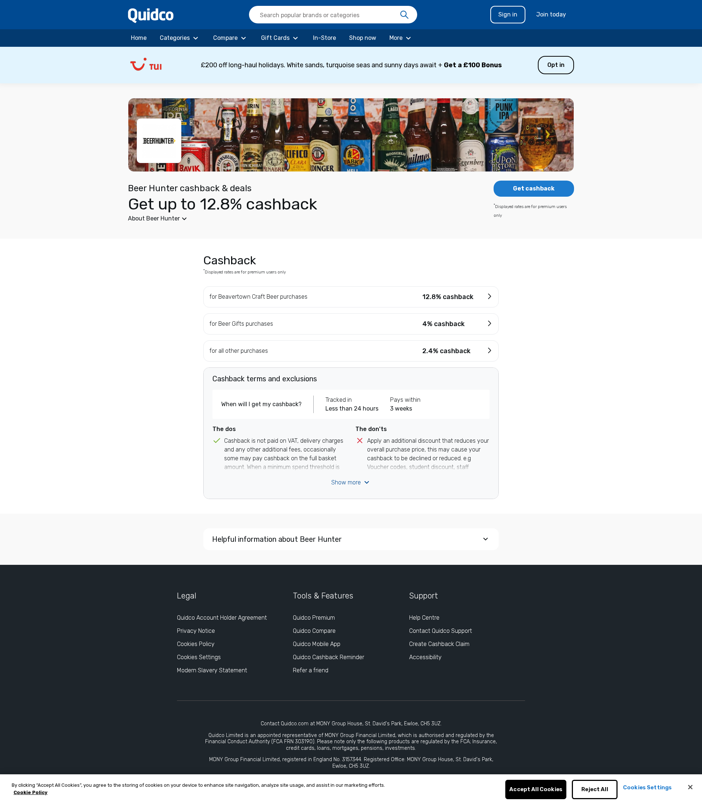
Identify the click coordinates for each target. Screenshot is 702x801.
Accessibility (425, 657)
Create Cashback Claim (439, 644)
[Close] (690, 787)
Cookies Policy (196, 644)
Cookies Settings (199, 657)
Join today (551, 14)
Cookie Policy (31, 792)
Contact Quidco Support (440, 630)
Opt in (556, 64)
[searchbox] (333, 14)
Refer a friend (310, 670)
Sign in (507, 14)
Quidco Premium (314, 617)
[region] (351, 787)
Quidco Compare (314, 630)
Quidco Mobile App (316, 644)
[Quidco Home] (151, 15)
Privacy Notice (196, 630)
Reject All (594, 789)
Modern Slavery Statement (212, 670)
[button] (351, 65)
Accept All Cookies (535, 789)
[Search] (404, 15)
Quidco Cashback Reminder (328, 657)
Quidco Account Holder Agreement (222, 617)
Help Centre (424, 617)
